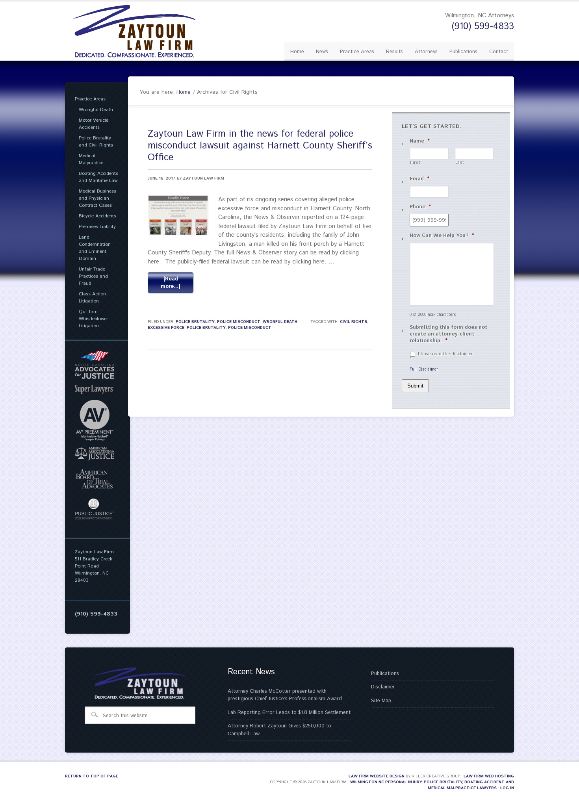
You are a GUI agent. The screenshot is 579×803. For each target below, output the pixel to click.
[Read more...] (170, 282)
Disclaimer (383, 687)
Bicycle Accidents (97, 216)
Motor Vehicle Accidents (93, 124)
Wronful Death (280, 322)
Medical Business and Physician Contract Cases (97, 198)
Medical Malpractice (91, 159)
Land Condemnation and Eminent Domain (95, 248)
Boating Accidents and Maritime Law (98, 177)
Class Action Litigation (92, 297)
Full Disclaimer (424, 369)
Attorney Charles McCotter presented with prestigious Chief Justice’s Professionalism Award (285, 695)
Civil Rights (353, 322)
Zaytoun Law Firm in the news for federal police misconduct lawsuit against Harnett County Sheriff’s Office (260, 145)
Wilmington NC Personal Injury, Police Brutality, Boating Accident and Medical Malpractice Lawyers (432, 785)
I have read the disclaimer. (445, 354)
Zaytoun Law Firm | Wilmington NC (140, 31)
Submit (415, 386)
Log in (507, 788)
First (415, 163)
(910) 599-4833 (483, 26)
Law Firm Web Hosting (489, 776)
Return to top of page (91, 776)
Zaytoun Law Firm (203, 178)
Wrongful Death (96, 109)
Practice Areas (90, 99)
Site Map (381, 701)
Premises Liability (97, 226)
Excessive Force (166, 327)
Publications (385, 673)
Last (460, 163)
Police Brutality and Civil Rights (96, 141)
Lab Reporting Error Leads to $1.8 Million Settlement (289, 712)
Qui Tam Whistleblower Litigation (93, 318)
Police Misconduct (238, 322)
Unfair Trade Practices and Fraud (93, 276)
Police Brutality (195, 322)
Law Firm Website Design (377, 776)
